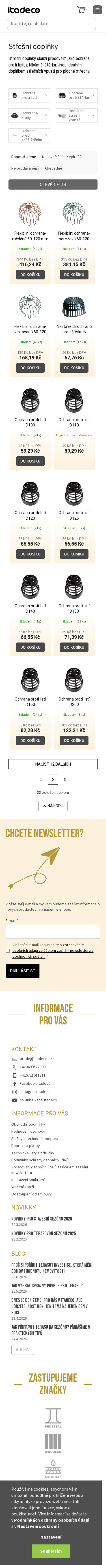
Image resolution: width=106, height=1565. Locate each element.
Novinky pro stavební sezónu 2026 (41, 1219)
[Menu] (97, 9)
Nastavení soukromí (38, 1526)
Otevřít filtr (53, 184)
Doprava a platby (25, 1146)
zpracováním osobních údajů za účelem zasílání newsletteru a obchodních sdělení (53, 950)
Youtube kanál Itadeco (38, 1100)
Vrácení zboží (22, 1187)
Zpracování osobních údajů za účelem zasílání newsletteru (49, 1169)
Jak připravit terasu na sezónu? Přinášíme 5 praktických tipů (50, 1330)
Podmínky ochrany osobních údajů (40, 1160)
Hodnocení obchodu (28, 1131)
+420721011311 (33, 1075)
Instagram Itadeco (35, 1092)
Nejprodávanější (25, 168)
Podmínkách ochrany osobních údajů (51, 1520)
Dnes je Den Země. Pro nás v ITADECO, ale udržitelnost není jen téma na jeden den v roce (49, 1306)
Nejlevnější (51, 157)
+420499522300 (33, 1067)
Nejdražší (74, 157)
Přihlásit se (22, 971)
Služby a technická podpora (34, 1139)
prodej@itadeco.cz (36, 1059)
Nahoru (55, 806)
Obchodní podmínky (28, 1124)
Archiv (23, 1350)
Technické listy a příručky (32, 1153)
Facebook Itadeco (35, 1083)
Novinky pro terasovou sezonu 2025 (43, 1234)
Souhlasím (51, 1551)
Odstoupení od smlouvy (31, 1194)
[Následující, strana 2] (53, 780)
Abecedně (53, 168)
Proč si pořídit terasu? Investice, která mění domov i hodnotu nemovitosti (51, 1268)
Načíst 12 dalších (53, 764)
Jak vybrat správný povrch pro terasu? (47, 1286)
